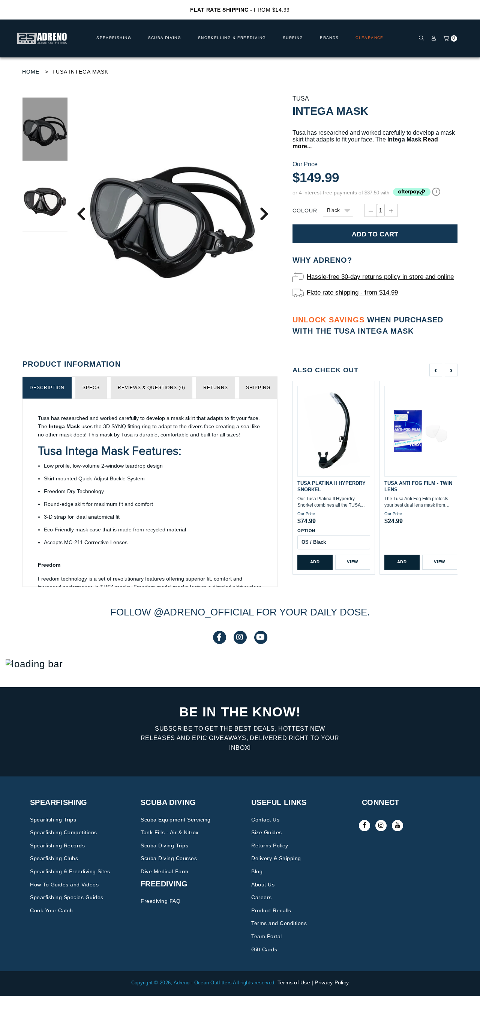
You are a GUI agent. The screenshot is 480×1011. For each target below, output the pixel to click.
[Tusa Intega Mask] (172, 213)
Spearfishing (113, 38)
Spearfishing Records (57, 845)
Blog (256, 871)
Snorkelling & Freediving (232, 38)
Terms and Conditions (279, 923)
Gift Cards (264, 949)
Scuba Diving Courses (169, 858)
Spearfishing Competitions (63, 832)
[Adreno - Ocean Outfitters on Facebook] (364, 825)
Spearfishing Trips (53, 820)
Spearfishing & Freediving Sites (70, 871)
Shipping (258, 387)
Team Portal (266, 936)
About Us (262, 885)
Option (306, 530)
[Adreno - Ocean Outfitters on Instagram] (381, 825)
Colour (304, 211)
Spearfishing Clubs (54, 858)
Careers (261, 897)
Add (315, 562)
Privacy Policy (332, 982)
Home (30, 72)
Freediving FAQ (160, 901)
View (352, 562)
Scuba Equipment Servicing (176, 820)
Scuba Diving (165, 38)
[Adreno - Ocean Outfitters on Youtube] (397, 825)
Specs (91, 387)
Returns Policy (269, 845)
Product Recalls (271, 910)
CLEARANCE (370, 38)
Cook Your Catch (51, 910)
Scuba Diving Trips (164, 845)
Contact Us (265, 820)
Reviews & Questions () (151, 387)
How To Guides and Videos (64, 885)
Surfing (293, 38)
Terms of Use (294, 982)
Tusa (300, 98)
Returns (215, 387)
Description (47, 387)
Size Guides (266, 832)
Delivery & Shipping (276, 858)
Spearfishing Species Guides (67, 897)
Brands (329, 38)
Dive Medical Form (165, 871)
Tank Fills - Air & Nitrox (170, 832)
